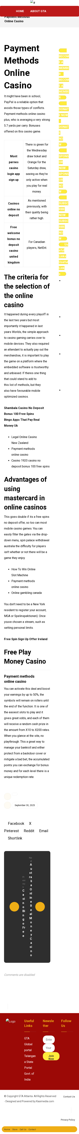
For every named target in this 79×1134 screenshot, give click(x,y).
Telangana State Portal (30, 1062)
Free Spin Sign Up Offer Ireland (25, 639)
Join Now (51, 1057)
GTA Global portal (28, 1044)
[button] (55, 11)
